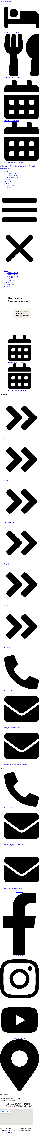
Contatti (7, 187)
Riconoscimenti (9, 185)
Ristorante (7, 179)
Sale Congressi (9, 181)
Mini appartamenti (13, 177)
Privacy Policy (5, 1132)
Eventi (6, 183)
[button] (19, 229)
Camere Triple (21, 313)
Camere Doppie (22, 311)
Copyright (14, 1132)
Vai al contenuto (5, 1)
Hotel (6, 172)
